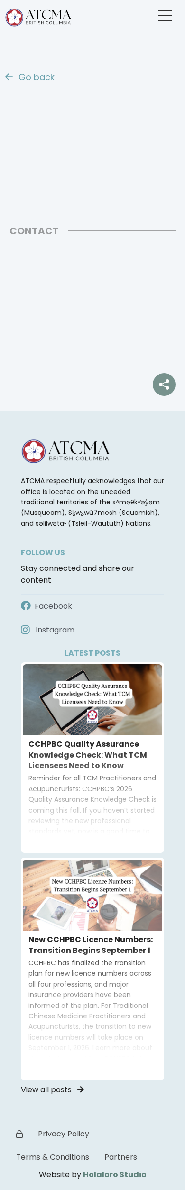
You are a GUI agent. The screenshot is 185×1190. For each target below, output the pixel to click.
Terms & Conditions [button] (52, 1157)
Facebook (52, 606)
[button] (165, 15)
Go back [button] (35, 77)
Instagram (54, 629)
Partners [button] (120, 1157)
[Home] (40, 15)
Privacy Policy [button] (63, 1133)
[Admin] (19, 1134)
